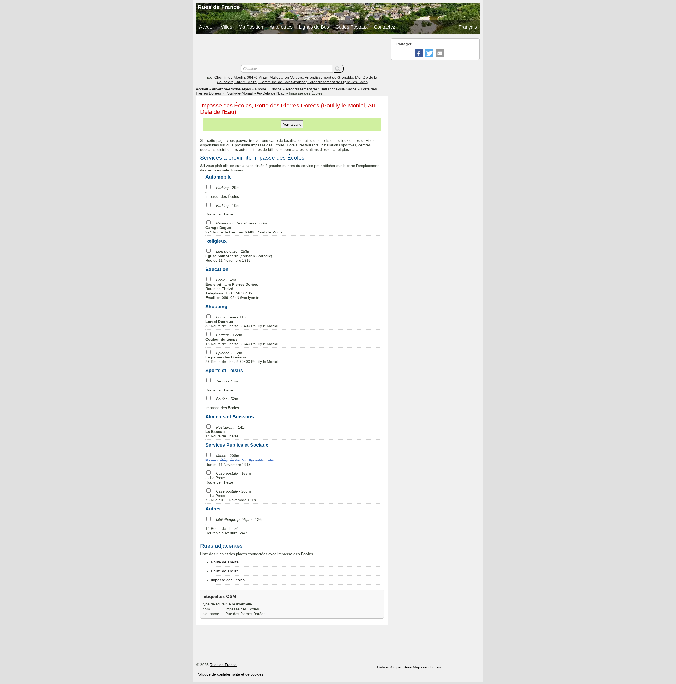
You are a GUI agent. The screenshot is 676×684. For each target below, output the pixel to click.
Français (468, 27)
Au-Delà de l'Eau (271, 93)
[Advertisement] (292, 50)
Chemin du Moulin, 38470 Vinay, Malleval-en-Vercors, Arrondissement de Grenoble (283, 77)
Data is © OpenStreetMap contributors (409, 667)
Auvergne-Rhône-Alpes (231, 89)
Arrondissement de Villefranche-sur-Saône (320, 89)
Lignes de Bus (314, 27)
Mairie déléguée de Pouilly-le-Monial (238, 460)
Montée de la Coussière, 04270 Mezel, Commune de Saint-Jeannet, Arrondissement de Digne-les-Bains (297, 79)
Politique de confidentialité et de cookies (229, 674)
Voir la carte (292, 125)
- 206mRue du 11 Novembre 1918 (238, 460)
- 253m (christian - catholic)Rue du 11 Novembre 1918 (238, 256)
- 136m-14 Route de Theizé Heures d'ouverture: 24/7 (235, 526)
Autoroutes (281, 27)
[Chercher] (339, 69)
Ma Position (250, 27)
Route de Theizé (225, 562)
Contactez (384, 27)
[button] (419, 53)
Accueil (206, 27)
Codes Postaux (351, 27)
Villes (226, 27)
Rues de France (223, 665)
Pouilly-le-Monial (239, 93)
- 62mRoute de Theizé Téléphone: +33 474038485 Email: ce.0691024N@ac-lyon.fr (232, 289)
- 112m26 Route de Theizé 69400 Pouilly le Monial (241, 357)
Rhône (260, 89)
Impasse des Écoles (228, 580)
